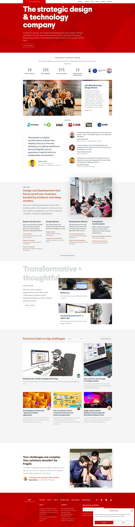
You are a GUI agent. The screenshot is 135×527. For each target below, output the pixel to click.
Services (80, 1)
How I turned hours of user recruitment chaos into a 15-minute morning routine (67, 400)
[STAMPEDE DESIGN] (34, 1)
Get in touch (28, 45)
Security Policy (86, 500)
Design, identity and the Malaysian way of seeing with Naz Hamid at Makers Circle (98, 400)
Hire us (56, 500)
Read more (88, 110)
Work (87, 1)
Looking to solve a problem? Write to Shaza (44, 477)
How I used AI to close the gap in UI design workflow (98, 359)
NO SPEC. (41, 520)
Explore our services (67, 255)
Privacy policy (75, 500)
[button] (132, 510)
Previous (24, 125)
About (97, 1)
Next (111, 125)
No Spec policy (64, 500)
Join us (49, 500)
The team (42, 500)
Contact (109, 1)
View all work (29, 305)
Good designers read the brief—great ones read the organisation (37, 400)
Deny (123, 522)
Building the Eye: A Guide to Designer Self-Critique (52, 359)
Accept (104, 522)
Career (103, 1)
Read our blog (106, 338)
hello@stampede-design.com (68, 518)
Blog (92, 1)
